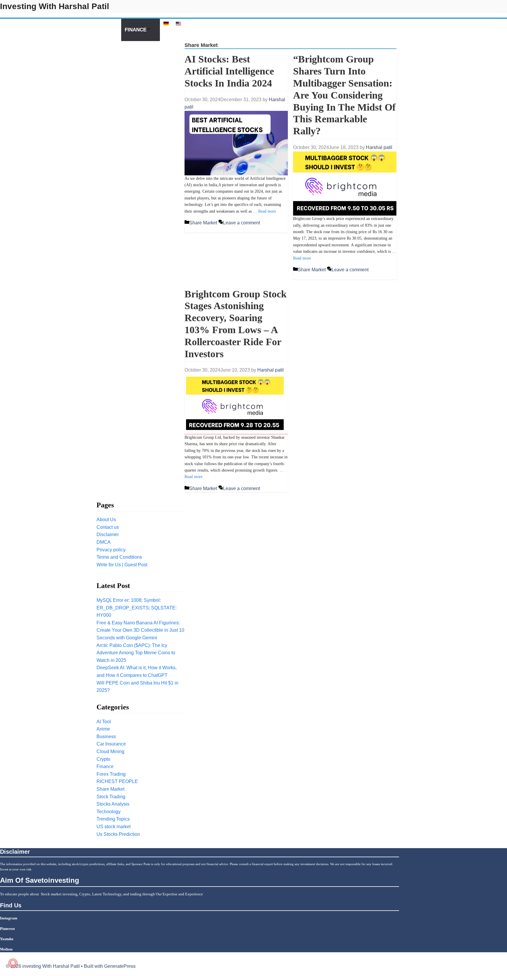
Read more (267, 211)
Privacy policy (111, 549)
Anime (103, 728)
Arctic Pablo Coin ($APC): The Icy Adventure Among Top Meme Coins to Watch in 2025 (136, 653)
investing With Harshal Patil (54, 6)
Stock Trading (111, 796)
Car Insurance (111, 743)
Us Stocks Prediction (88, 30)
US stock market (114, 826)
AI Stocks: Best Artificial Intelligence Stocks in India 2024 (229, 71)
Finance (135, 30)
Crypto (13, 30)
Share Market (203, 222)
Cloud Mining (110, 751)
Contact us (108, 527)
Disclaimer (108, 534)
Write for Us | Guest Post (122, 564)
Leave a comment (241, 222)
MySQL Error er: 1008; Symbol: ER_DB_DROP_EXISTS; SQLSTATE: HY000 (137, 608)
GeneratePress (120, 966)
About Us (106, 519)
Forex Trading (111, 774)
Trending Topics (113, 818)
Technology (109, 811)
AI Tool (40, 30)
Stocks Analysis (113, 804)
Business (106, 736)
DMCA (104, 542)
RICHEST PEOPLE (117, 781)
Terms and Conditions (119, 557)
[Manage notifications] (13, 963)
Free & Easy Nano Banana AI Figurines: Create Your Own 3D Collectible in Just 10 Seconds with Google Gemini (140, 630)
